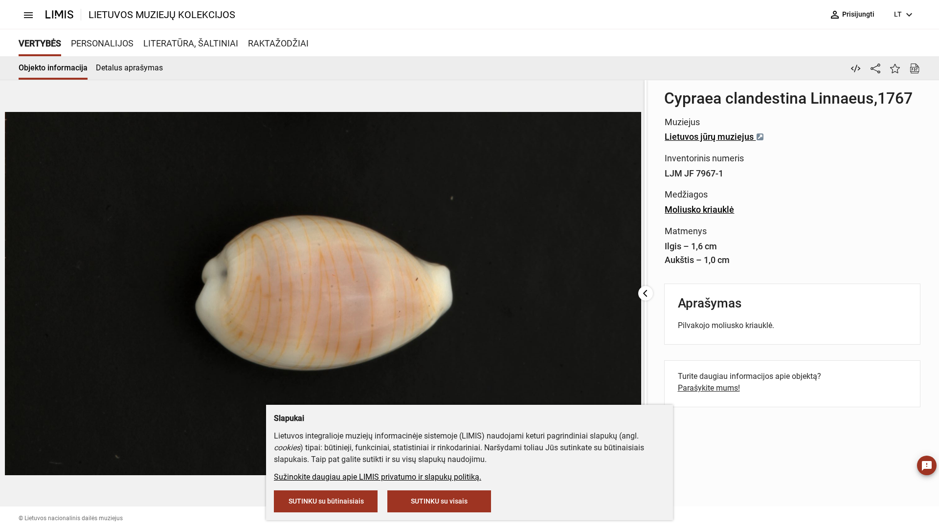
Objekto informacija (53, 67)
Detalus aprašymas (129, 67)
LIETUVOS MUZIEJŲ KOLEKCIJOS (162, 15)
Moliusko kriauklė (699, 209)
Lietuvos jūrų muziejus (710, 137)
